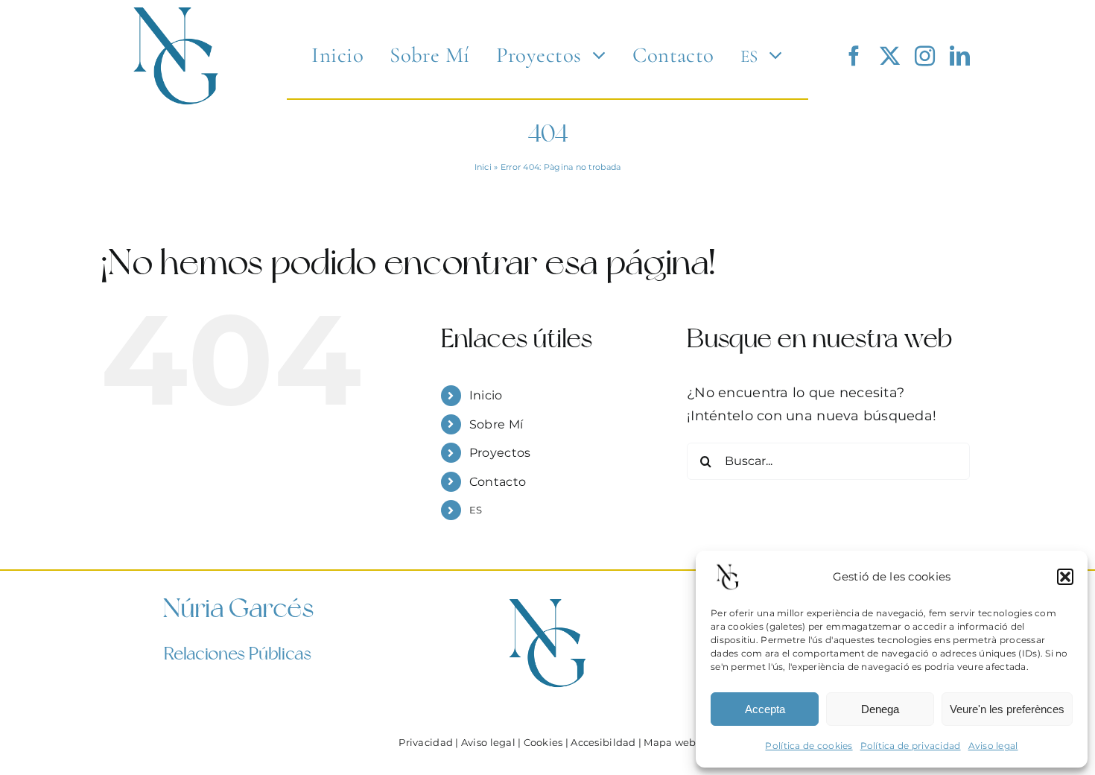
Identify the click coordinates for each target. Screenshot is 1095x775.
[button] (1065, 576)
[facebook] (854, 55)
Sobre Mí (496, 424)
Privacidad (426, 742)
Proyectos (499, 453)
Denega (880, 709)
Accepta (765, 709)
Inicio (486, 395)
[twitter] (890, 55)
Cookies (543, 742)
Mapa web (670, 742)
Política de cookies (808, 745)
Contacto (497, 482)
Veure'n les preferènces (1007, 709)
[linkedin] (960, 55)
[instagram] (925, 55)
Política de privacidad (910, 745)
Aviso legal (993, 745)
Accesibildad (603, 742)
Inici (483, 167)
